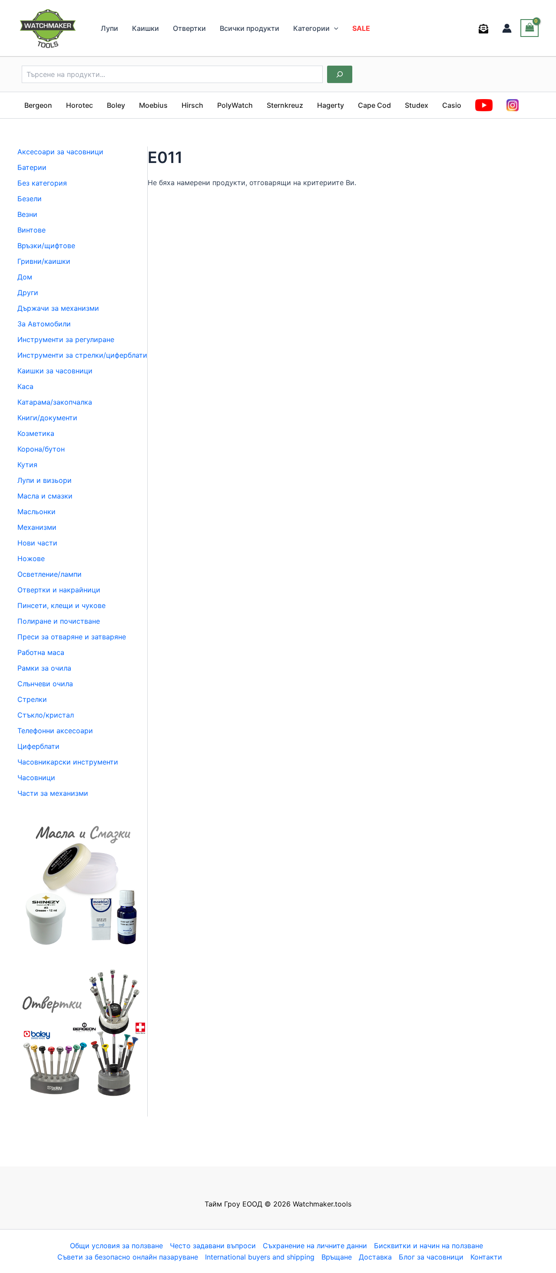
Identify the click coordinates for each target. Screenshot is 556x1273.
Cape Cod (374, 105)
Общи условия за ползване (116, 1245)
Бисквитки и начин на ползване (428, 1245)
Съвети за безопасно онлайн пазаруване (127, 1257)
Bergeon (38, 105)
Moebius (153, 105)
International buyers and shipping (259, 1257)
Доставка (375, 1257)
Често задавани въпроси (213, 1245)
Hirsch (192, 105)
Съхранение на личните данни (315, 1245)
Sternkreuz (285, 105)
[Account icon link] (507, 28)
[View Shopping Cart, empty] (529, 28)
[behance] (485, 28)
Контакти (486, 1257)
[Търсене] (339, 74)
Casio (451, 105)
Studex (416, 105)
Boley (116, 105)
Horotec (79, 105)
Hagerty (330, 105)
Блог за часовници (431, 1257)
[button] (334, 28)
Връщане (336, 1257)
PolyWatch (235, 105)
